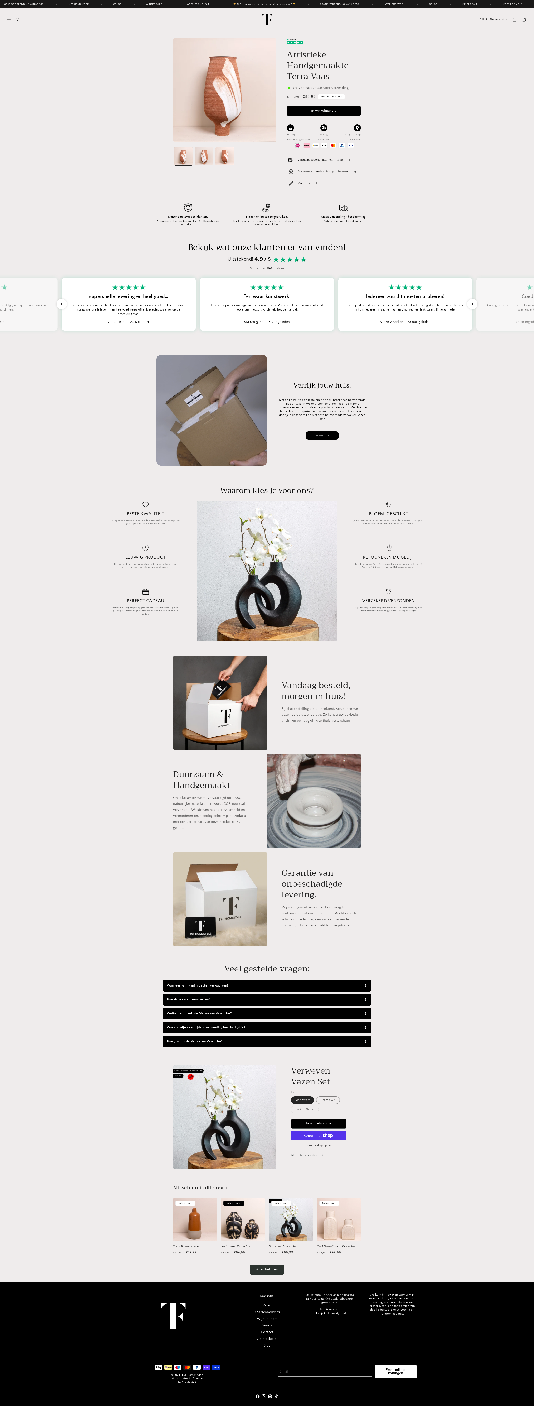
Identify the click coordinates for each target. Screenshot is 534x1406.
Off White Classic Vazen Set (336, 1246)
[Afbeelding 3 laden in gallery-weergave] (224, 156)
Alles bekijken (267, 1269)
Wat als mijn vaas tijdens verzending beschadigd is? (206, 1027)
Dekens (267, 1325)
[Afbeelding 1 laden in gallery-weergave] (183, 156)
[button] (8, 19)
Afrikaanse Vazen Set (235, 1246)
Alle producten (267, 1339)
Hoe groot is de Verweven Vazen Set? (195, 1041)
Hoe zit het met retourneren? (188, 999)
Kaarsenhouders (267, 1312)
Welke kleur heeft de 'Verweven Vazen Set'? (199, 1013)
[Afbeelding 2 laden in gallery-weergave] (204, 156)
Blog (267, 1345)
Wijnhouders (267, 1319)
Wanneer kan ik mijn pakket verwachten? (197, 985)
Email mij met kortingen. (395, 1371)
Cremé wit (328, 1100)
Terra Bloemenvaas (186, 1246)
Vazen (267, 1305)
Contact (267, 1332)
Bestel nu (322, 435)
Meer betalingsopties (318, 1145)
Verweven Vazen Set (283, 1246)
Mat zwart (302, 1100)
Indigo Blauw (307, 1110)
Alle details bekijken (305, 1155)
